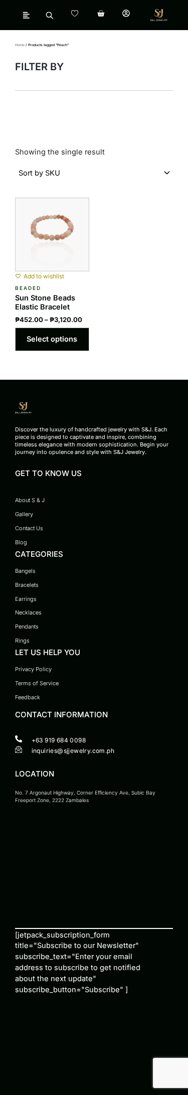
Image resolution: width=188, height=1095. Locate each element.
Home (20, 45)
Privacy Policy (33, 669)
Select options (52, 339)
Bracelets (27, 584)
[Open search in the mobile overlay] (49, 15)
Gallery (24, 514)
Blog (21, 542)
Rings (22, 640)
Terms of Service (37, 683)
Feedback (27, 697)
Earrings (26, 598)
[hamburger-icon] (26, 15)
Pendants (27, 626)
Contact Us (29, 528)
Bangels (25, 570)
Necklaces (28, 612)
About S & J (30, 500)
